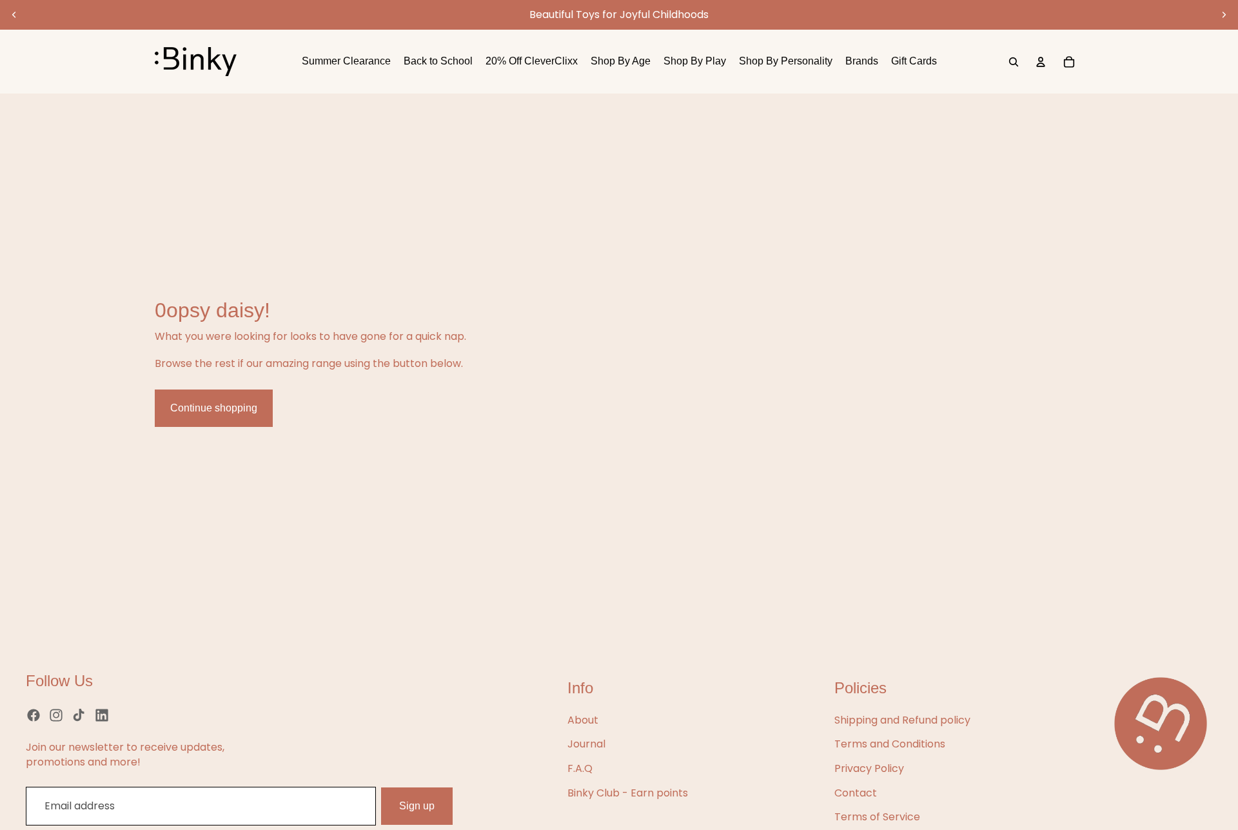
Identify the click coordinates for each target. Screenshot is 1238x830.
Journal (586, 743)
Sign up (417, 805)
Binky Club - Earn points (627, 793)
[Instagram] (56, 715)
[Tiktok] (78, 715)
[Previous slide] (14, 15)
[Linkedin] (102, 715)
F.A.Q (580, 768)
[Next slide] (1224, 15)
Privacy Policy (869, 768)
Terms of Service (877, 816)
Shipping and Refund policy (902, 720)
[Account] (1041, 62)
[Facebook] (33, 715)
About (582, 720)
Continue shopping (213, 407)
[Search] (1013, 62)
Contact (855, 793)
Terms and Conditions (889, 743)
